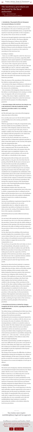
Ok (11, 429)
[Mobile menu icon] (2, 2)
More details (19, 429)
